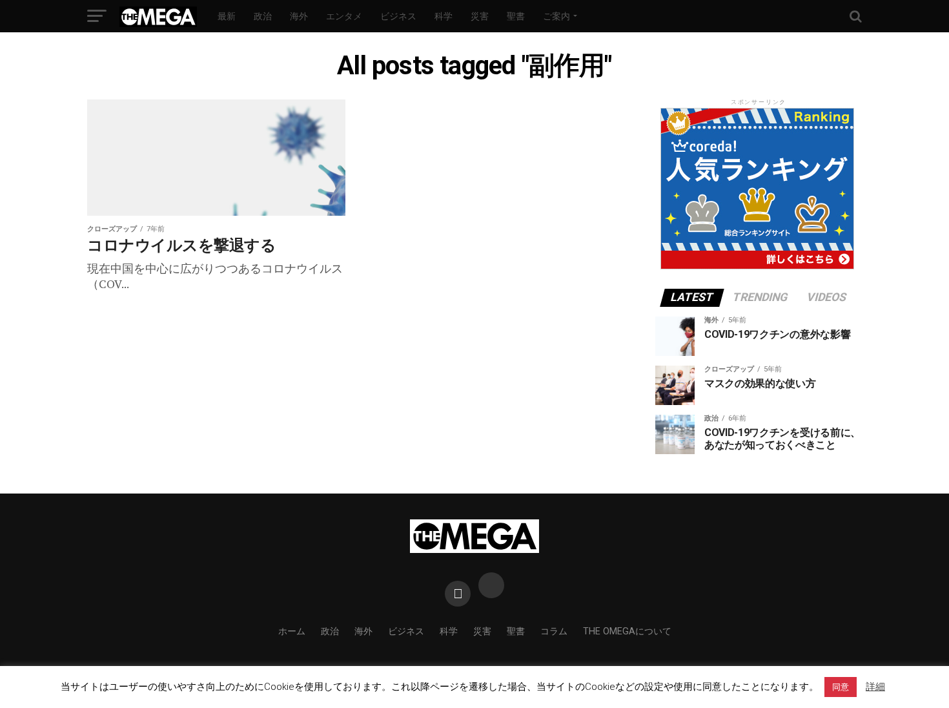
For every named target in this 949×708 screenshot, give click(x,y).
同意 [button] (840, 687)
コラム (553, 631)
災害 (480, 16)
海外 (299, 16)
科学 (443, 16)
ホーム (291, 631)
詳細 (875, 687)
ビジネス (398, 16)
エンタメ (344, 16)
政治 (263, 16)
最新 (227, 16)
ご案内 (556, 16)
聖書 (516, 16)
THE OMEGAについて (627, 631)
